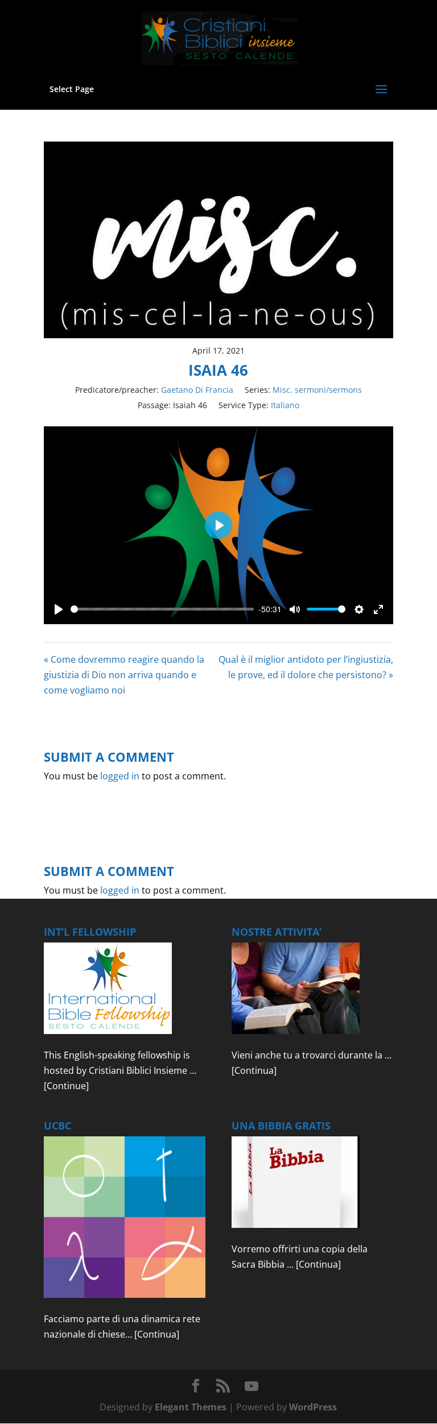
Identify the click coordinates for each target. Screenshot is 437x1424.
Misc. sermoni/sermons (317, 389)
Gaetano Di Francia (197, 389)
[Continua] (254, 1070)
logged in (119, 776)
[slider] (162, 609)
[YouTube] (251, 1386)
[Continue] (66, 1086)
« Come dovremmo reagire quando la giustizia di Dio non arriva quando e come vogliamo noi (124, 674)
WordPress (313, 1407)
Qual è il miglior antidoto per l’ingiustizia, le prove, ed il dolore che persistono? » (305, 667)
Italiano (285, 405)
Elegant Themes (190, 1407)
